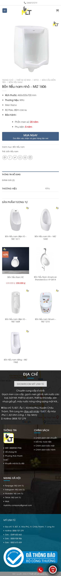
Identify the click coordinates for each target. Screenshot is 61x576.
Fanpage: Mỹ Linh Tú (14, 485)
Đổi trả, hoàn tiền (43, 441)
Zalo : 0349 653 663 (13, 534)
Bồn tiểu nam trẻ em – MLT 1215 (45, 320)
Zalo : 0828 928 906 (13, 538)
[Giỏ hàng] (57, 10)
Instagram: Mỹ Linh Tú (15, 489)
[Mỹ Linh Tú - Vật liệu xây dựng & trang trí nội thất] (26, 10)
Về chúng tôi (11, 451)
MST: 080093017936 (13, 448)
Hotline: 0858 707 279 (15, 418)
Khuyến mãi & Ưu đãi (14, 463)
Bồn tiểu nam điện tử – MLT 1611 (15, 237)
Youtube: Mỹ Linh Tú (14, 493)
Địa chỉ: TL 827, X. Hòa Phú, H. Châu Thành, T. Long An (29, 526)
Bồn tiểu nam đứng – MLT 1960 (15, 360)
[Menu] (4, 10)
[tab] (30, 174)
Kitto (36, 79)
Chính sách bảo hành (45, 449)
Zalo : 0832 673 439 (13, 542)
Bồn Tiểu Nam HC (16, 277)
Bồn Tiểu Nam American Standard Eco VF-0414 (45, 278)
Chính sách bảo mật (45, 445)
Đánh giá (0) (8, 180)
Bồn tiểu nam (15, 82)
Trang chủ (7, 79)
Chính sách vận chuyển (46, 437)
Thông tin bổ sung (11, 174)
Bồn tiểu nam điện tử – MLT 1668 (15, 320)
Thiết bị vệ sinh (23, 79)
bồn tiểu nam (12, 151)
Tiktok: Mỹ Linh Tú (13, 497)
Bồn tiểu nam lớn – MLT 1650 (45, 237)
